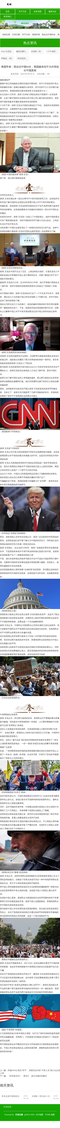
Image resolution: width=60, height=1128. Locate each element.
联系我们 (7, 17)
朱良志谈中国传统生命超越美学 (12, 1096)
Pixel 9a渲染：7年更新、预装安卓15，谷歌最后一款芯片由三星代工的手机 (7, 51)
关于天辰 (22, 11)
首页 (7, 11)
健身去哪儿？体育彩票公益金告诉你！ (22, 51)
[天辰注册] (9, 4)
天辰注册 (16, 35)
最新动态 (52, 11)
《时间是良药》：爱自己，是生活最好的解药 (22, 58)
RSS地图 (39, 1115)
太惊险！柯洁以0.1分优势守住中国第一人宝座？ (37, 51)
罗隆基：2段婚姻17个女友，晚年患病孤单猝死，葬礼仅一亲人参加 (7, 58)
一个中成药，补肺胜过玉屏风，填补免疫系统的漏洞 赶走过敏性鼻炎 (52, 51)
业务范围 (37, 11)
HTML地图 (50, 1115)
